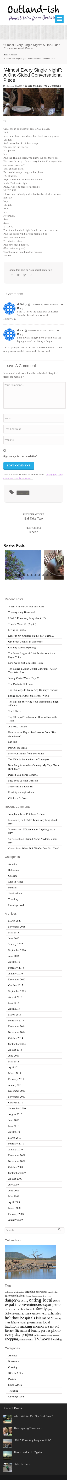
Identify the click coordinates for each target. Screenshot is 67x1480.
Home (5, 54)
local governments (31, 1322)
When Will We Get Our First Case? (27, 606)
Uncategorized (16, 905)
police (37, 1335)
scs (21, 330)
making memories (34, 1326)
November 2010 (16, 1096)
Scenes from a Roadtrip (20, 786)
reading (49, 1335)
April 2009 (14, 1202)
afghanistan (9, 1292)
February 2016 (16, 967)
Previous (6, 565)
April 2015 (14, 1008)
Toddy (23, 304)
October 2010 (15, 1102)
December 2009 (16, 1155)
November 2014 (16, 1032)
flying (49, 1309)
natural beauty (30, 1330)
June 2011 (13, 1055)
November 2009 (16, 1161)
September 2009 (17, 1172)
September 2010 (17, 1108)
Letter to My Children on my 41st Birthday (31, 635)
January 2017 (15, 944)
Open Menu (59, 19)
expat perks (51, 1304)
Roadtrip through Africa (21, 792)
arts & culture (19, 1292)
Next (61, 565)
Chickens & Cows (17, 798)
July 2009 (13, 1184)
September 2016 (17, 950)
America (12, 864)
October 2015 (15, 985)
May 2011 (13, 1061)
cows (49, 1296)
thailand (30, 1339)
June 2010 (13, 1120)
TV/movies (43, 1339)
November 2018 (16, 926)
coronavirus (41, 1296)
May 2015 (13, 1002)
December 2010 (16, 1090)
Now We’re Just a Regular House (25, 662)
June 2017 (13, 938)
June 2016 (13, 956)
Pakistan (13, 54)
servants (56, 1335)
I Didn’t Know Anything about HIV (27, 618)
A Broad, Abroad (17, 726)
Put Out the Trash (17, 747)
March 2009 (14, 1208)
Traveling (13, 899)
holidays (12, 1317)
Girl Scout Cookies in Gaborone (25, 641)
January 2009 (15, 1219)
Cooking (13, 875)
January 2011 (15, 1085)
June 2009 (13, 1190)
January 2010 (15, 1149)
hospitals (27, 1317)
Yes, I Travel (14, 711)
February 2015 (16, 1020)
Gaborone (10, 1313)
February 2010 (16, 1143)
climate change (31, 1296)
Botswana (13, 869)
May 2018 (13, 932)
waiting (57, 1339)
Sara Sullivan (35, 85)
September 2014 (17, 1043)
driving (22, 1300)
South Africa (15, 893)
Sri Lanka (23, 1339)
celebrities (10, 1295)
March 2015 (14, 1014)
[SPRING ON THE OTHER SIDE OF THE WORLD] (23, 565)
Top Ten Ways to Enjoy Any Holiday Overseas (33, 689)
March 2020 (14, 920)
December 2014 (16, 1026)
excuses (56, 1300)
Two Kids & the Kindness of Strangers (28, 759)
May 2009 (13, 1196)
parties (46, 1330)
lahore (15, 1322)
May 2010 (13, 1126)
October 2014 (15, 1038)
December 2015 (16, 979)
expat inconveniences (23, 1304)
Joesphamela (15, 814)
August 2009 (15, 1178)
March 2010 (14, 1137)
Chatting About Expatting (22, 647)
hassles (56, 1313)
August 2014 (15, 1049)
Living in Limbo (17, 629)
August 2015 (15, 997)
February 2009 (16, 1213)
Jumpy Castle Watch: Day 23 (23, 678)
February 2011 (16, 1079)
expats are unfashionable (20, 1309)
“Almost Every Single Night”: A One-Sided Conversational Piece (33, 75)
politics (43, 1335)
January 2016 (15, 973)
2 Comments (54, 85)
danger (11, 1300)
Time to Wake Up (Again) (22, 624)
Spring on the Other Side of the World (28, 695)
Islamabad (44, 1317)
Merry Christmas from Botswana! (26, 753)
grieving (47, 1314)
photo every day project (33, 1332)
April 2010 (14, 1131)
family (41, 1308)
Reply (20, 308)
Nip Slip (12, 741)
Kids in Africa (15, 881)
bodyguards (41, 1291)
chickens (20, 1295)
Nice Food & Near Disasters (23, 780)
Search (59, 1230)
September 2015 (17, 991)
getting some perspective (30, 1313)
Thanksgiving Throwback (22, 612)
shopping (12, 1338)
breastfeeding (53, 1292)
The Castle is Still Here (20, 684)
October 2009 (15, 1167)
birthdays (30, 1291)
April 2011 (14, 1067)
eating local (23, 492)
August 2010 (15, 1114)
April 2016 (14, 961)
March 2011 (14, 1073)
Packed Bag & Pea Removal (23, 774)
